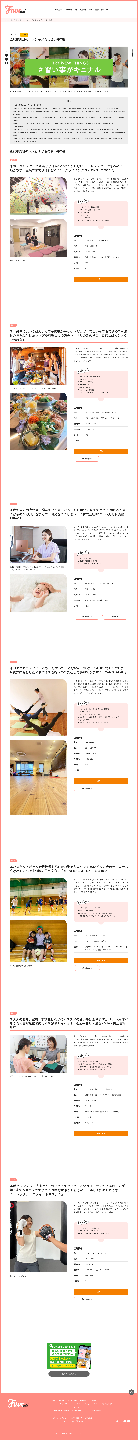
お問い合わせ (64, 1418)
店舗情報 (82, 10)
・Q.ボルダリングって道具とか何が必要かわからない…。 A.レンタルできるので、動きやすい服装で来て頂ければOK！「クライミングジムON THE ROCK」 (66, 108)
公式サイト (101, 279)
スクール (24, 34)
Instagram (88, 459)
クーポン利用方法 (78, 1411)
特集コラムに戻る (69, 1374)
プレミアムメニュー (79, 1407)
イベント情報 (72, 1400)
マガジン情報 (93, 10)
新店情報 (62, 1400)
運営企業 (79, 1421)
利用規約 (71, 1421)
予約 (101, 451)
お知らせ (104, 10)
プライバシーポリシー (60, 1421)
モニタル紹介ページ (95, 1400)
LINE (116, 617)
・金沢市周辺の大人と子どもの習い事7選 (27, 105)
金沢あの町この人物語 (63, 10)
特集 (75, 10)
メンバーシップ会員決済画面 (102, 1404)
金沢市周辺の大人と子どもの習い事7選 (37, 39)
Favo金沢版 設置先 (87, 1418)
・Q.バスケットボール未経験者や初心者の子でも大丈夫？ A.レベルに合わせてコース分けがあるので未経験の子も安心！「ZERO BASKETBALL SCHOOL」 (66, 129)
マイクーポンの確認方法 (96, 1411)
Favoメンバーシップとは (80, 1404)
